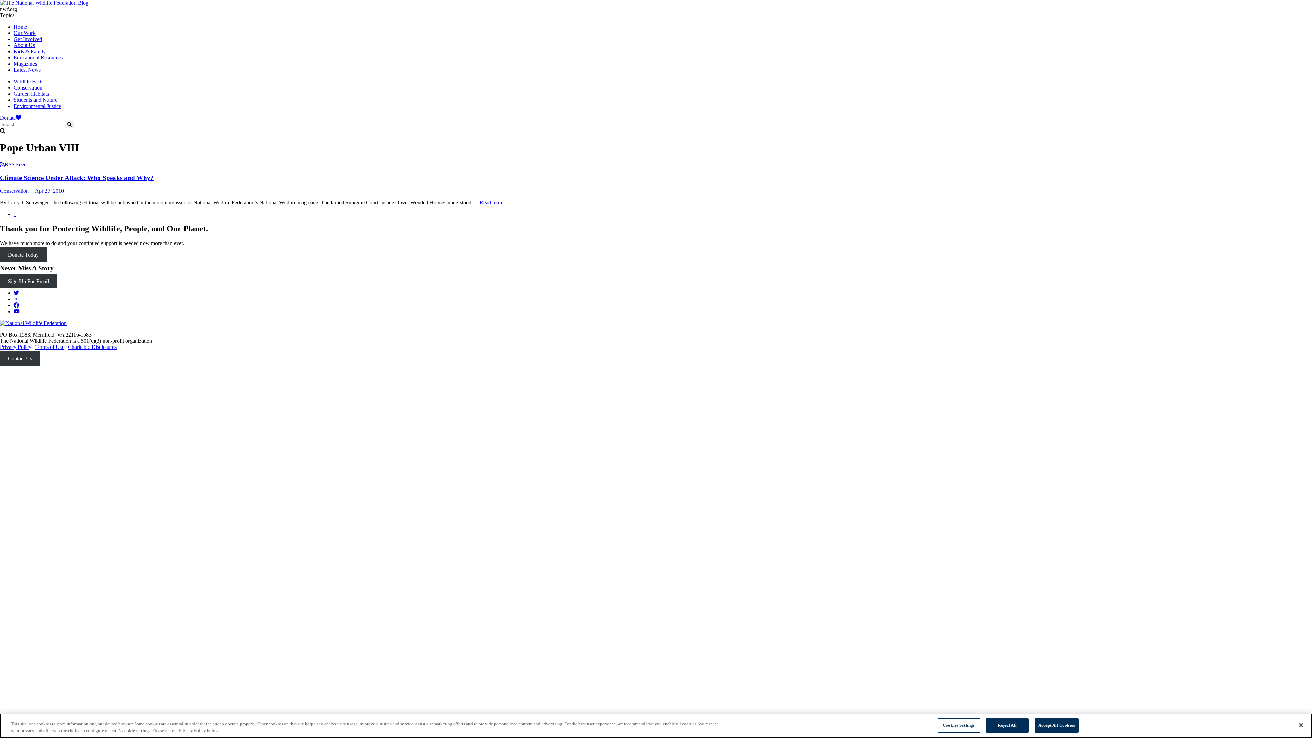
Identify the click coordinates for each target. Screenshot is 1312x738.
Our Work (25, 33)
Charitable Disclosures (92, 347)
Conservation (28, 88)
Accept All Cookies (1056, 725)
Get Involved (28, 39)
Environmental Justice (37, 106)
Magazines (25, 64)
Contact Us (20, 358)
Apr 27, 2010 (49, 191)
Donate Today (23, 255)
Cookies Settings (959, 725)
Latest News (27, 70)
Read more (491, 202)
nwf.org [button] (8, 9)
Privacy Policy (15, 347)
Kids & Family (30, 51)
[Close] (1301, 725)
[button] (656, 131)
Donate (8, 118)
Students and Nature (35, 100)
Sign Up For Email (28, 281)
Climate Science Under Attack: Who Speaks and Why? (77, 177)
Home (20, 27)
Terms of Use (49, 347)
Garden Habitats (31, 94)
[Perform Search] (69, 124)
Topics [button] (7, 15)
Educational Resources (38, 57)
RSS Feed (16, 164)
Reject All (1007, 725)
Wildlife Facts (28, 81)
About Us (24, 45)
